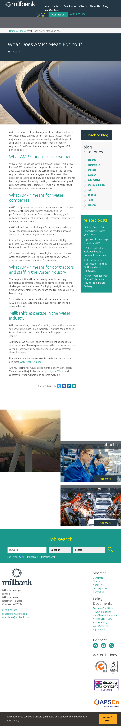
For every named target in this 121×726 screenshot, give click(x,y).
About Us (95, 6)
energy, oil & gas (97, 185)
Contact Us (58, 14)
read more (105, 478)
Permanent (49, 557)
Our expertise (100, 588)
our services (109, 489)
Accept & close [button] (107, 719)
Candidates (70, 6)
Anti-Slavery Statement (105, 615)
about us (112, 444)
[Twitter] (59, 386)
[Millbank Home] (20, 4)
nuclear (92, 175)
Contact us (98, 592)
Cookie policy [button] (12, 720)
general (92, 159)
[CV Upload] (43, 15)
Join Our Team (52, 10)
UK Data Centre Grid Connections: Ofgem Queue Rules (94, 231)
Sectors (56, 6)
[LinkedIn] (69, 386)
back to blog (98, 135)
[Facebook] (64, 386)
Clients (83, 6)
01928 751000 (77, 14)
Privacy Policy (100, 622)
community (94, 164)
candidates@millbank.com (15, 617)
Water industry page (30, 362)
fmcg (90, 200)
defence (92, 205)
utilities (92, 195)
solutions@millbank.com (14, 613)
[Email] (74, 386)
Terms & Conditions (103, 608)
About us (97, 585)
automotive (94, 180)
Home (12, 31)
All (23, 557)
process (92, 170)
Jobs (46, 6)
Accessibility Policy (102, 619)
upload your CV (52, 371)
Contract (33, 557)
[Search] (38, 15)
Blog (105, 6)
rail (89, 190)
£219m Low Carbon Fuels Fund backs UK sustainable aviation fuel (96, 251)
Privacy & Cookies (102, 612)
